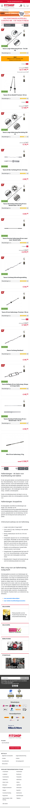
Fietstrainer (19, 787)
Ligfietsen (18, 785)
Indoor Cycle (5, 782)
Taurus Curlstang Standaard (15, 350)
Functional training (7, 793)
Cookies (4, 758)
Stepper (4, 790)
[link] (6, 614)
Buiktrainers (19, 793)
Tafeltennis (5, 779)
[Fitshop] (9, 5)
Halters (18, 782)
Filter (26, 25)
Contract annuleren (15, 748)
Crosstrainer (5, 771)
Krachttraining (5, 10)
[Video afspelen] (15, 646)
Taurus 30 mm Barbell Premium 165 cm (15, 95)
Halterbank (18, 779)
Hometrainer (19, 771)
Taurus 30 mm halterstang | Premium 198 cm (15, 312)
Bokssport (5, 785)
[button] (26, 468)
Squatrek (18, 790)
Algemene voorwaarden (7, 755)
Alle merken (5, 803)
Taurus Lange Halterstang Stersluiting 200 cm (15, 133)
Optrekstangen (19, 795)
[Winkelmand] (28, 6)
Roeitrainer (18, 774)
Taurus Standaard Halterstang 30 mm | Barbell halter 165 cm (15, 419)
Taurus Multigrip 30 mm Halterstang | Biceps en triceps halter (15, 385)
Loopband (5, 774)
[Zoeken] (24, 5)
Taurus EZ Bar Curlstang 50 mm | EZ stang (15, 170)
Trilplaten (18, 798)
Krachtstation (6, 777)
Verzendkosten (5, 761)
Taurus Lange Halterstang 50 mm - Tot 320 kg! (15, 49)
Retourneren (5, 763)
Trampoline (18, 777)
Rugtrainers (5, 795)
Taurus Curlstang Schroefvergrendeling (15, 277)
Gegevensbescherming (21, 755)
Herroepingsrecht (20, 761)
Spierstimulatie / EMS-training (7, 799)
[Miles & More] (15, 727)
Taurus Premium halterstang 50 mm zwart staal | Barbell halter (15, 239)
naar (5, 742)
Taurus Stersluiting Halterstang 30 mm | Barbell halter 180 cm (15, 204)
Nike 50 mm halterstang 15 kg (15, 454)
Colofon (17, 758)
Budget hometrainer (7, 787)
